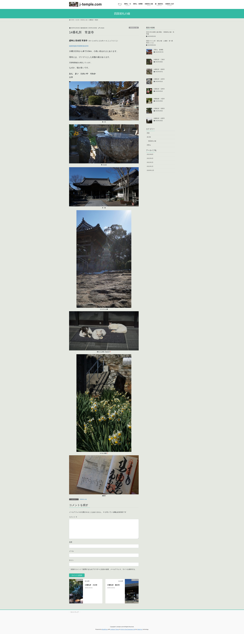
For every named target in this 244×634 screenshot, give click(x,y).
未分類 (149, 137)
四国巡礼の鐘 (133, 27)
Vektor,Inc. (139, 629)
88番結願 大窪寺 (159, 98)
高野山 (149, 145)
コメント (73, 517)
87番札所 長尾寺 (159, 108)
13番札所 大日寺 (91, 585)
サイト (71, 560)
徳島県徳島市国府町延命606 (78, 46)
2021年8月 (150, 154)
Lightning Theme (114, 629)
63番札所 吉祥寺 (159, 79)
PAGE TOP (236, 613)
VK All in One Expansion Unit (127, 629)
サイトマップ (75, 612)
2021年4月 (150, 158)
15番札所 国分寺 (113, 585)
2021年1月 (150, 166)
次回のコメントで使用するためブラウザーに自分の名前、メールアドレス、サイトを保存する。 (103, 569)
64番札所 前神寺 (159, 69)
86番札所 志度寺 (159, 118)
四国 (148, 133)
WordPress (105, 629)
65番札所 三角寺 (159, 59)
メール (71, 551)
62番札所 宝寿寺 (159, 89)
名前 (70, 542)
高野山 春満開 (158, 49)
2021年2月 (150, 162)
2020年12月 (150, 170)
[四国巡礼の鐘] (76, 591)
